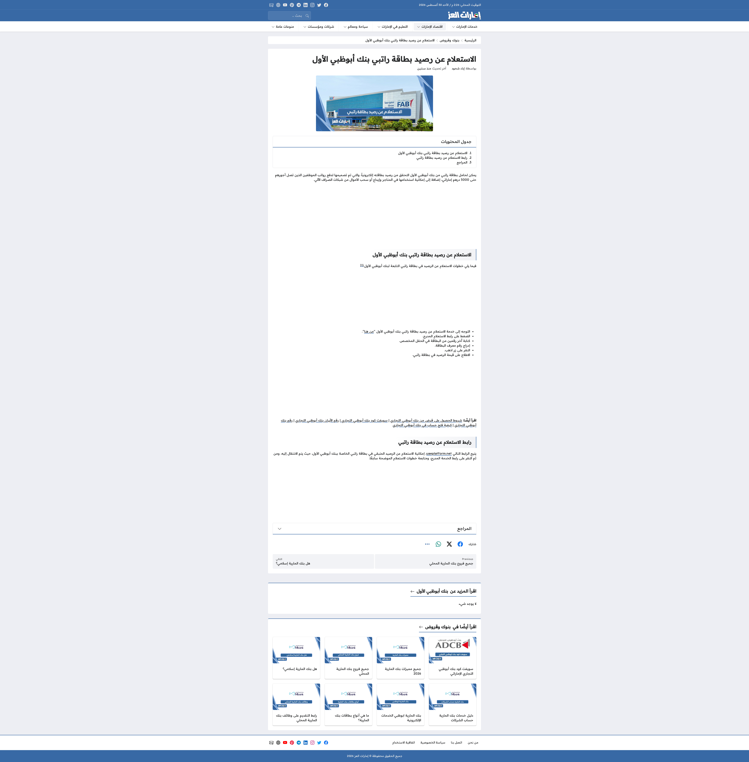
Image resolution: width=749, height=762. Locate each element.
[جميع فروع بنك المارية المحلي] (348, 658)
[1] (361, 264)
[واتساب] (438, 544)
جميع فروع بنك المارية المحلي (451, 563)
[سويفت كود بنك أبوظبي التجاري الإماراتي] (452, 658)
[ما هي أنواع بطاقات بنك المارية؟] (348, 705)
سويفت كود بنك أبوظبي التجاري (364, 420)
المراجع (464, 162)
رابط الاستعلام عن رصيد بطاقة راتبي (443, 158)
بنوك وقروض (449, 40)
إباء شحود (458, 68)
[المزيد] (427, 544)
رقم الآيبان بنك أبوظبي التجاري (317, 420)
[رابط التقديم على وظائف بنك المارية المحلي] (296, 705)
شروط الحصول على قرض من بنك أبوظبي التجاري (426, 420)
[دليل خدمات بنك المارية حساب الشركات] (452, 705)
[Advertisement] (374, 212)
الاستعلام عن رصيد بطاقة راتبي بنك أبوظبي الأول (434, 153)
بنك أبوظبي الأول (432, 590)
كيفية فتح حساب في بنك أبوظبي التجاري (422, 425)
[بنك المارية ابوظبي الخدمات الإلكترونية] (400, 705)
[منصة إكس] (449, 544)
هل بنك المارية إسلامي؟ (293, 563)
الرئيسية (470, 40)
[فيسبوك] (460, 544)
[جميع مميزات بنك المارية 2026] (400, 658)
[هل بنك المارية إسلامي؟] (296, 658)
